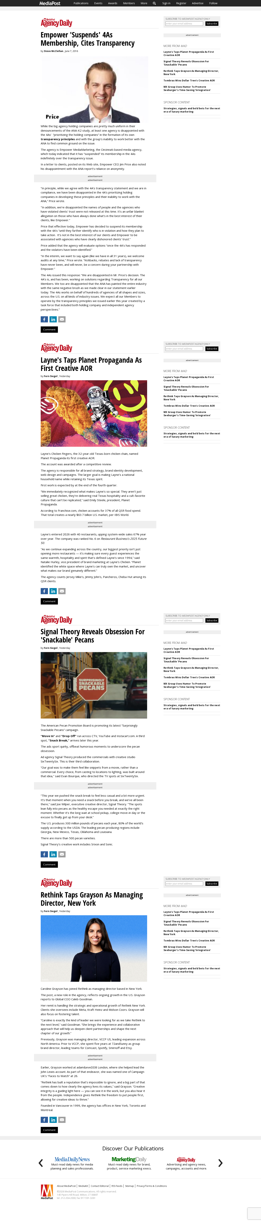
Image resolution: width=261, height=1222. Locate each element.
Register (181, 3)
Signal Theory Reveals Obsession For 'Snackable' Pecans (186, 63)
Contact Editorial (100, 1186)
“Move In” (48, 736)
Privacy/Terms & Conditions (152, 1186)
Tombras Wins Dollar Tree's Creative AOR (189, 80)
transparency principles (58, 139)
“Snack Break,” (58, 740)
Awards (112, 3)
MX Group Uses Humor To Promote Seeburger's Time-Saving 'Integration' (187, 88)
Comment (49, 329)
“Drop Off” (68, 736)
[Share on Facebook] (44, 319)
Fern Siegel (51, 376)
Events (98, 3)
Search (154, 3)
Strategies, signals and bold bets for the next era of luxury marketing (192, 110)
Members (129, 3)
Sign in (166, 3)
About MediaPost (66, 1186)
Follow (213, 3)
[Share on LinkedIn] (53, 319)
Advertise (197, 3)
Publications (81, 3)
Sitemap (129, 1186)
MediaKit (83, 1186)
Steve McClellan (53, 51)
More (144, 3)
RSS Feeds (117, 1186)
